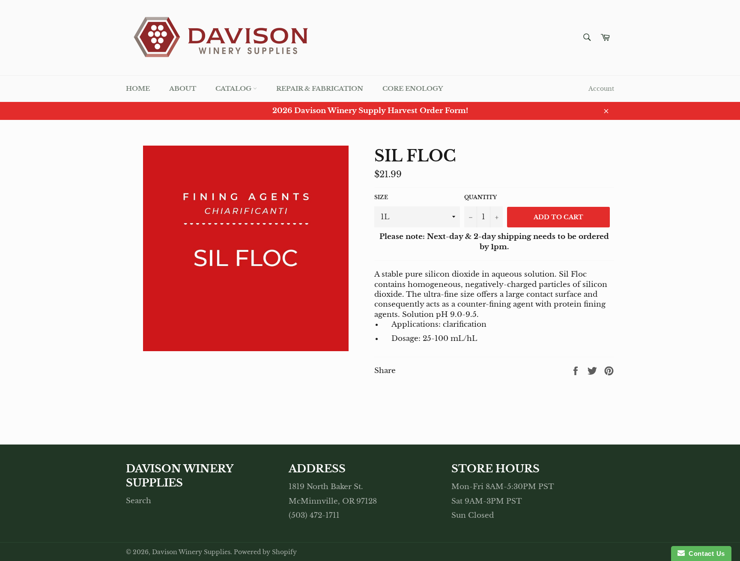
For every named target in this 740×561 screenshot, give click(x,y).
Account (601, 89)
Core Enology (412, 88)
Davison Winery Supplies (191, 552)
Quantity (480, 197)
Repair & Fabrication (319, 88)
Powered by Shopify (265, 552)
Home (138, 88)
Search (138, 500)
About (182, 88)
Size (381, 197)
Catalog (234, 88)
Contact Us (705, 553)
